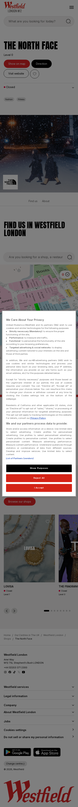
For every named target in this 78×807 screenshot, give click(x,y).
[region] (39, 403)
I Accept (39, 487)
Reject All (39, 478)
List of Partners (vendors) (20, 458)
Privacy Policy (38, 418)
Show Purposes (39, 468)
